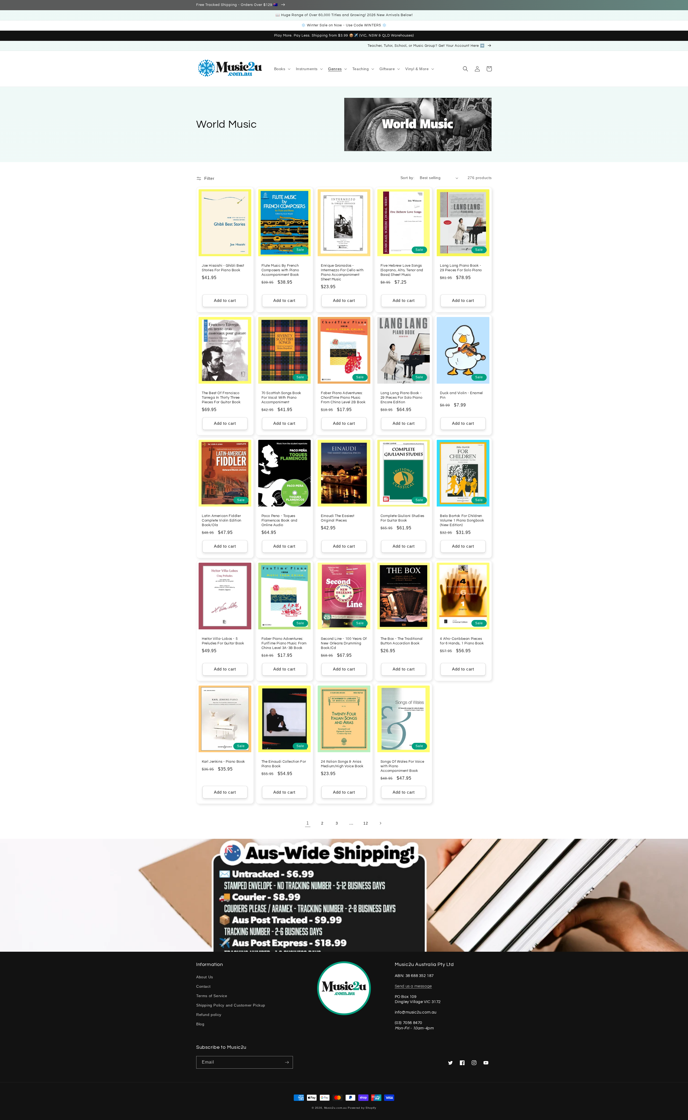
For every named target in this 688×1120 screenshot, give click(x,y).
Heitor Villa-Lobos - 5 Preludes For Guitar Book (223, 641)
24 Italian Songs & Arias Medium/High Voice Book (342, 764)
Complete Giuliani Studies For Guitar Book (402, 518)
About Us (204, 977)
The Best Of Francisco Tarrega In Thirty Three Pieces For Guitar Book (221, 397)
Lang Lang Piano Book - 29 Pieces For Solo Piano (461, 268)
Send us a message (413, 986)
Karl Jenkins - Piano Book (223, 762)
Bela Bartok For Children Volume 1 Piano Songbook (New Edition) (462, 520)
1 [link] (307, 823)
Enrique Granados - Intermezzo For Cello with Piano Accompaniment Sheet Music (342, 272)
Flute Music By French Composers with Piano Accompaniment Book (280, 270)
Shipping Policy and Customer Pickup (230, 1005)
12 (365, 823)
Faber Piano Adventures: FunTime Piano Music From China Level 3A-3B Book (284, 643)
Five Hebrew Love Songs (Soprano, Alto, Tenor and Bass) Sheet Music (402, 270)
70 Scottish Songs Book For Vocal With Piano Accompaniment (281, 397)
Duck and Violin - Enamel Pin (461, 395)
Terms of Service (211, 996)
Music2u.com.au (335, 1107)
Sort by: (407, 178)
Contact (203, 986)
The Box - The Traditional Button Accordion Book (402, 641)
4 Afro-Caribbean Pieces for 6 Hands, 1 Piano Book (462, 641)
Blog (200, 1024)
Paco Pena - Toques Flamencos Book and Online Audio (279, 520)
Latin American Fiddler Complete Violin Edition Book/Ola (221, 520)
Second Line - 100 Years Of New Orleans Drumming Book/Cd (344, 643)
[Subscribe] (287, 1062)
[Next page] (380, 823)
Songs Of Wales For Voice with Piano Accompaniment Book (402, 766)
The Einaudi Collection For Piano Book (283, 764)
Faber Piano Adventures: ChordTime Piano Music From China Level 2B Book (343, 397)
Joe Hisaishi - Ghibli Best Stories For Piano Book (223, 268)
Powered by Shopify (362, 1107)
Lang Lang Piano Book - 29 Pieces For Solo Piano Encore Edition (401, 397)
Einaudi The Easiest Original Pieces (337, 518)
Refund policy (208, 1014)
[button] (282, 68)
